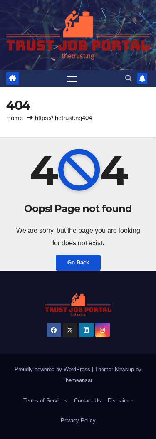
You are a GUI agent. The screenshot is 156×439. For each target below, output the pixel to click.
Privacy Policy (78, 420)
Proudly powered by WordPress (53, 369)
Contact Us (87, 400)
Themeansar (77, 380)
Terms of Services (45, 400)
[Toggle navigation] (72, 78)
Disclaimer (120, 400)
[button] (128, 78)
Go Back (78, 262)
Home (14, 117)
